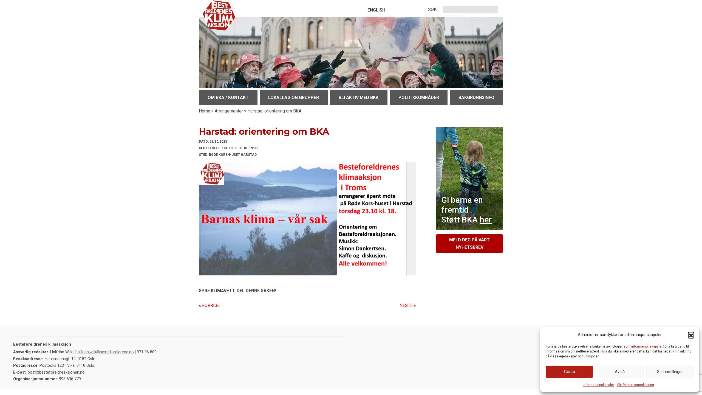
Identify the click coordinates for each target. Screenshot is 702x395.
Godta (569, 371)
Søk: (432, 9)
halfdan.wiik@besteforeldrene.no (104, 352)
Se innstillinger (670, 371)
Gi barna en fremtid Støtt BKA (466, 209)
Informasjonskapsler (598, 385)
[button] (691, 335)
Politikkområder (418, 97)
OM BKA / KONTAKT (228, 97)
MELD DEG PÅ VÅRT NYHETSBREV (469, 243)
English (376, 10)
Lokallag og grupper (293, 97)
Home (204, 111)
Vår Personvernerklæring (635, 385)
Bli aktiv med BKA (359, 97)
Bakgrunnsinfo (476, 97)
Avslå (620, 371)
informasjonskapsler (647, 346)
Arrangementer (229, 111)
